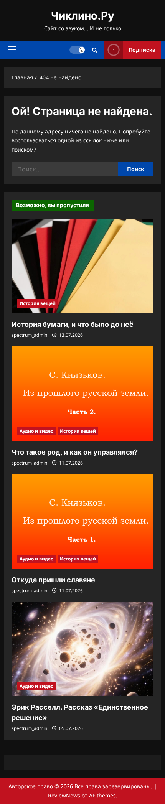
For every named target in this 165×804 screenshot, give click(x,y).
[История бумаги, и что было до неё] (82, 266)
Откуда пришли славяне (53, 580)
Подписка (142, 49)
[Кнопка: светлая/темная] (77, 50)
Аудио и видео (36, 431)
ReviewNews (64, 795)
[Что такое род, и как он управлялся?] (82, 393)
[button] (12, 50)
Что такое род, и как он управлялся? (75, 452)
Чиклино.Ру (82, 15)
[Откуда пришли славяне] (82, 521)
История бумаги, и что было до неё (73, 324)
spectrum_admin (29, 335)
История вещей (38, 303)
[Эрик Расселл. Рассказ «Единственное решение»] (82, 649)
